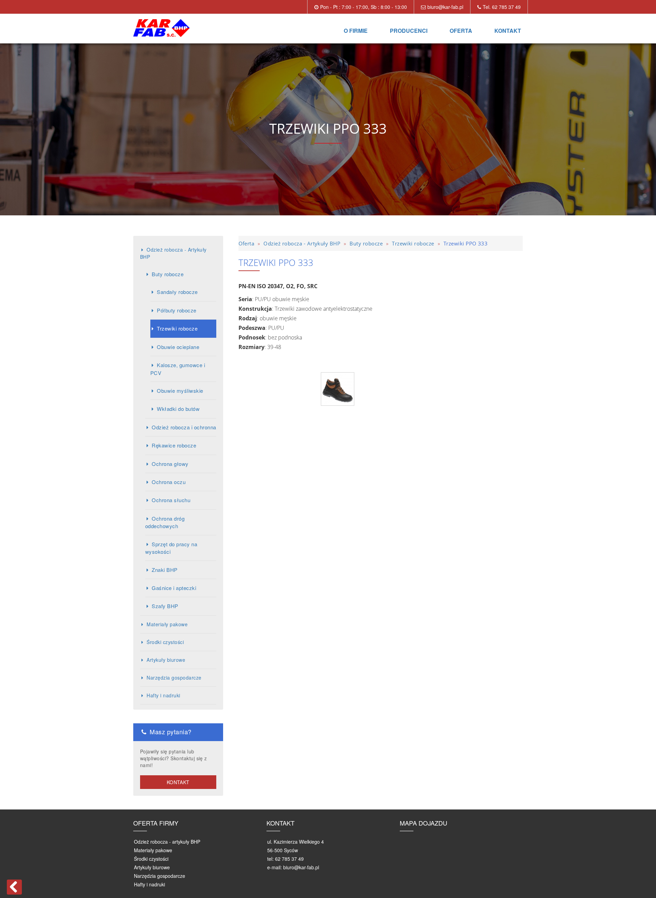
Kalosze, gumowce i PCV (177, 368)
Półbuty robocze (176, 310)
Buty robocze (167, 274)
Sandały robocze (177, 291)
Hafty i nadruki (163, 695)
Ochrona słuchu (171, 500)
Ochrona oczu (169, 481)
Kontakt (507, 31)
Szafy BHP (165, 605)
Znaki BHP (164, 569)
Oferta (461, 31)
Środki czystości (165, 642)
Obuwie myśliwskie (180, 390)
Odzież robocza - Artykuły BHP (173, 253)
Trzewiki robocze (177, 328)
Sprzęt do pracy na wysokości (171, 547)
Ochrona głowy (170, 463)
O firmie (356, 31)
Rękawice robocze (174, 445)
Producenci (408, 31)
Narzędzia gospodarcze (174, 677)
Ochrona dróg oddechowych (164, 522)
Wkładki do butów (178, 408)
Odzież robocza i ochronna (184, 427)
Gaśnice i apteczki (174, 587)
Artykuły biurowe (166, 659)
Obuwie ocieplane (178, 346)
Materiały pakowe (167, 624)
